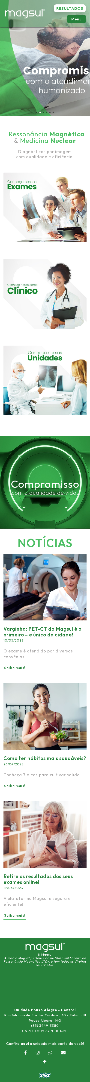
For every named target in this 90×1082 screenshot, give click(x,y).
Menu (76, 19)
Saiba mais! (14, 668)
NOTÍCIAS (45, 543)
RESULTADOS (69, 8)
